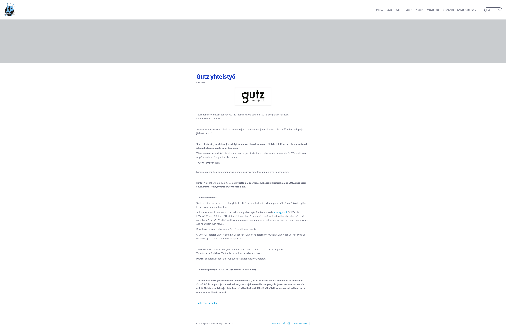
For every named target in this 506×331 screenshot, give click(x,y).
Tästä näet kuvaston (207, 302)
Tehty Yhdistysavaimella (301, 323)
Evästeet (276, 323)
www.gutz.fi (280, 212)
